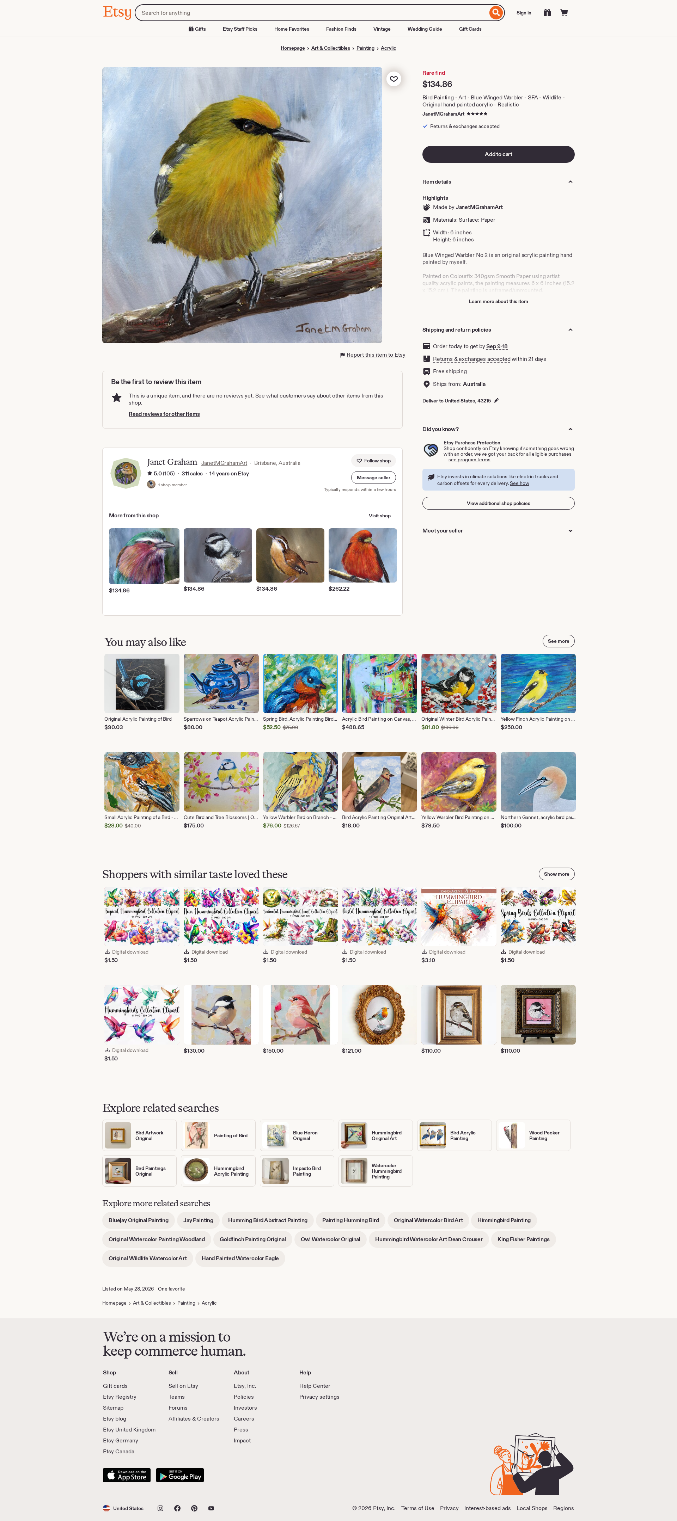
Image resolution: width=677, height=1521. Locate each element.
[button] (373, 477)
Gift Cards (470, 29)
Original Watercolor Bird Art (431, 1223)
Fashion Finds (341, 29)
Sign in (524, 13)
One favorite (171, 1289)
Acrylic (388, 48)
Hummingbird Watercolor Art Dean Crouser (432, 1242)
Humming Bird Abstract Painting (271, 1223)
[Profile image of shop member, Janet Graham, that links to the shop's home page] (151, 485)
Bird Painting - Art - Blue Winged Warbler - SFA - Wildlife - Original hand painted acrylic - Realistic (493, 101)
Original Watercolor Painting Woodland (160, 1242)
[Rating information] (150, 474)
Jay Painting (201, 1223)
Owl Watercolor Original (334, 1242)
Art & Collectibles (330, 48)
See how (519, 483)
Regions (563, 1508)
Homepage (293, 48)
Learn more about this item (498, 301)
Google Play (180, 1475)
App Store (127, 1475)
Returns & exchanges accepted (472, 359)
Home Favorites (291, 29)
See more (558, 641)
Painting (365, 48)
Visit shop (380, 515)
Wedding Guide (425, 29)
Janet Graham (172, 462)
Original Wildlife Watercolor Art (151, 1261)
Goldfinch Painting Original (256, 1242)
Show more (556, 874)
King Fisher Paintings (527, 1242)
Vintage (382, 29)
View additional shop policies (498, 503)
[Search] (496, 12)
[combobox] (311, 12)
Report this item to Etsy (376, 354)
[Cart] (564, 12)
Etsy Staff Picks (240, 29)
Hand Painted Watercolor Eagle (243, 1261)
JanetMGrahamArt (443, 114)
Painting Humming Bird (353, 1223)
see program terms (469, 459)
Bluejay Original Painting (142, 1223)
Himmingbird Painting (507, 1223)
